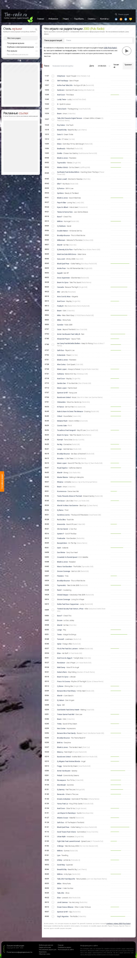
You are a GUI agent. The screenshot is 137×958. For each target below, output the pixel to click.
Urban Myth (61, 837)
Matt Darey (61, 667)
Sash (59, 548)
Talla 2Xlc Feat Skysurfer (66, 879)
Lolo (58, 139)
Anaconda (61, 524)
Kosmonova (61, 491)
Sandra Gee (61, 383)
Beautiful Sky (61, 130)
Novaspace (61, 780)
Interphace (61, 76)
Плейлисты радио (64, 947)
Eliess (59, 144)
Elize (59, 653)
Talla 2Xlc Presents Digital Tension (69, 118)
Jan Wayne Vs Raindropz (66, 813)
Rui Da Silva (61, 520)
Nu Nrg (59, 444)
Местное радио (14, 38)
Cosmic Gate (62, 426)
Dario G (60, 134)
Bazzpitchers (62, 543)
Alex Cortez (61, 364)
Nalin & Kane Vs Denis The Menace (70, 411)
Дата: (91, 66)
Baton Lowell (62, 179)
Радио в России (45, 947)
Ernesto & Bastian (63, 799)
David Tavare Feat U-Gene (66, 832)
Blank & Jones (62, 158)
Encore (59, 620)
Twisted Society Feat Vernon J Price (70, 609)
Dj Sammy (60, 790)
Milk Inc (60, 221)
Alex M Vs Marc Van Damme (67, 505)
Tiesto (59, 634)
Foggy (59, 766)
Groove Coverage (63, 571)
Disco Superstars (63, 278)
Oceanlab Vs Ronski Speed (67, 557)
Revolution (61, 663)
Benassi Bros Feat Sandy (66, 733)
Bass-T (59, 217)
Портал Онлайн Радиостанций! (16, 18)
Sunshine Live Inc (63, 515)
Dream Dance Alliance (65, 907)
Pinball (59, 775)
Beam (59, 114)
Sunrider (60, 325)
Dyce (59, 705)
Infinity (59, 860)
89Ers (59, 320)
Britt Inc (60, 743)
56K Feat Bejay (62, 81)
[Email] (130, 19)
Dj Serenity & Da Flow (65, 250)
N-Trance (60, 407)
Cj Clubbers (61, 226)
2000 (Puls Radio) (110, 48)
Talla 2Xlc (60, 893)
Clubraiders (61, 402)
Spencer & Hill (62, 393)
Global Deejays (62, 595)
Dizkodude (61, 355)
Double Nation (62, 231)
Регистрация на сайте (66, 949)
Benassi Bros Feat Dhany (66, 691)
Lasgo (59, 449)
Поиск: (47, 66)
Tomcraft (60, 639)
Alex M (59, 245)
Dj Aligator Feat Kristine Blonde (68, 761)
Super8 (59, 273)
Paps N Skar (61, 203)
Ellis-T (59, 184)
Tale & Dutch (61, 109)
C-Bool (59, 416)
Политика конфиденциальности (19, 952)
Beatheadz (61, 149)
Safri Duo (60, 350)
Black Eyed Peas (63, 264)
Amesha (60, 458)
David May (61, 865)
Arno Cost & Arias (64, 297)
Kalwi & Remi (62, 672)
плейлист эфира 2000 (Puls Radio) (118, 923)
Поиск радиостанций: (53, 40)
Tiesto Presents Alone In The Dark (69, 496)
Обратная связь (44, 954)
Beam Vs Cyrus (62, 282)
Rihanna (60, 482)
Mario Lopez (62, 369)
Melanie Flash (62, 421)
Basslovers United (64, 397)
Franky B (60, 306)
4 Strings (60, 846)
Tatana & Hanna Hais (65, 212)
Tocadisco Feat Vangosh (66, 430)
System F (60, 534)
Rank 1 (59, 590)
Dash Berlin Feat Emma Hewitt (68, 710)
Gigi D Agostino (63, 916)
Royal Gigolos (62, 468)
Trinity (59, 724)
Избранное (53, 19)
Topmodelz (61, 163)
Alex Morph (61, 785)
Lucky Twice (61, 99)
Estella (59, 153)
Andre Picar (61, 268)
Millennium (61, 240)
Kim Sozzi (60, 501)
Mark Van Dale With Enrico (66, 254)
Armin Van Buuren (63, 771)
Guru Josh (61, 259)
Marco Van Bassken (64, 567)
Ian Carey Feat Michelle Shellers (68, 343)
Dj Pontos (60, 188)
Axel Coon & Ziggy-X (64, 658)
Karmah (60, 440)
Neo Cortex (61, 728)
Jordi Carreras (62, 902)
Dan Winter (61, 552)
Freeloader (61, 538)
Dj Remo (60, 510)
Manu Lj (60, 752)
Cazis (59, 329)
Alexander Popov (63, 339)
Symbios (60, 193)
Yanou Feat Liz (62, 804)
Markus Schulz (62, 167)
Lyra (58, 855)
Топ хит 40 (116, 66)
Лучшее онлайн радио (15, 946)
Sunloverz (60, 90)
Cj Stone (60, 686)
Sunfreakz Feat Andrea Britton (68, 172)
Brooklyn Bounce (63, 235)
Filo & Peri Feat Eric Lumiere (67, 649)
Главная (40, 19)
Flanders (60, 576)
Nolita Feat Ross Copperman (68, 604)
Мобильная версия (46, 945)
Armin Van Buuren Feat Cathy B (68, 334)
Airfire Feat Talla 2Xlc (65, 85)
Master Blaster (62, 477)
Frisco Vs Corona (63, 681)
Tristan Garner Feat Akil (65, 714)
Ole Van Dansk (62, 529)
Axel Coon (61, 95)
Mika (59, 315)
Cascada (60, 287)
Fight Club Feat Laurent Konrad (68, 841)
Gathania (60, 374)
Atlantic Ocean (62, 818)
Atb (58, 292)
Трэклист (128, 65)
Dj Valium (60, 700)
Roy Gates (61, 125)
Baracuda (60, 794)
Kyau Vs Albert (62, 207)
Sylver (59, 644)
